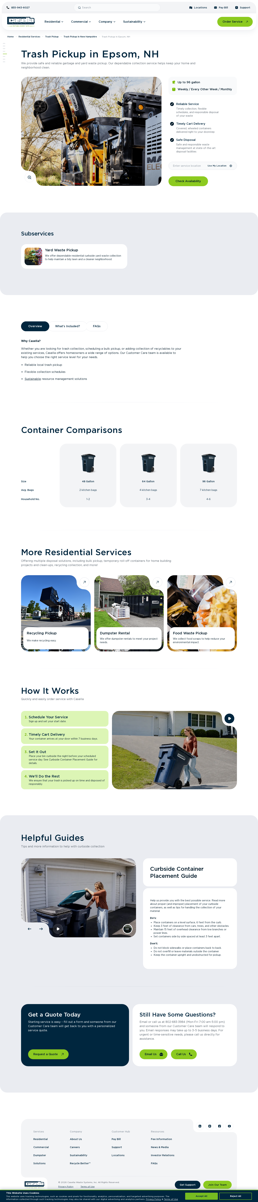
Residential (52, 21)
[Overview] (4, 48)
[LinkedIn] (200, 1126)
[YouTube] (229, 1126)
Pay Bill (223, 7)
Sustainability (132, 21)
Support (245, 7)
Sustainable (33, 379)
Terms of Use (88, 1186)
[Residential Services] (5, 54)
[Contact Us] (4, 62)
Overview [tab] (35, 326)
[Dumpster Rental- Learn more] (129, 613)
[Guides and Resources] (4, 59)
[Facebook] (220, 1126)
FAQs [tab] (97, 326)
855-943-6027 (20, 7)
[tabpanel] (129, 360)
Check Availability (188, 181)
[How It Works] (4, 56)
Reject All (235, 1196)
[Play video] (229, 718)
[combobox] (119, 7)
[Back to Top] (4, 43)
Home (10, 36)
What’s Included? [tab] (67, 326)
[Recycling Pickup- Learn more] (56, 613)
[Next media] (41, 929)
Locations (200, 7)
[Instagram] (210, 1126)
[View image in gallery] (29, 177)
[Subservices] (4, 46)
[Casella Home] (21, 22)
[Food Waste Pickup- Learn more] (202, 613)
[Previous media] (29, 929)
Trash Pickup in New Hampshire (80, 36)
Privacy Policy (65, 1186)
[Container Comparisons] (4, 51)
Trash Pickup (52, 36)
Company (105, 21)
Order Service (233, 21)
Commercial (79, 21)
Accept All (201, 1196)
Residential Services (29, 36)
